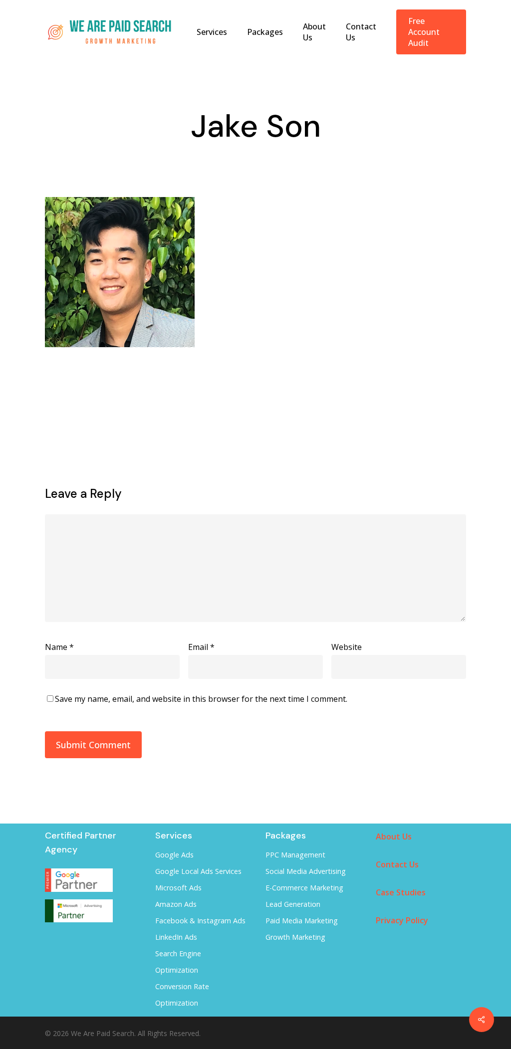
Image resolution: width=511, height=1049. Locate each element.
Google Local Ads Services (198, 871)
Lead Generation (292, 904)
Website (346, 646)
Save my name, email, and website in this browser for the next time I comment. (201, 698)
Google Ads (174, 854)
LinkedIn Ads (176, 937)
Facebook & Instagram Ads (200, 920)
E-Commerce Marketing (304, 887)
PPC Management (295, 854)
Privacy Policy (402, 920)
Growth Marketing (295, 937)
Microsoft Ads (178, 887)
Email (201, 646)
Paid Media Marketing (301, 920)
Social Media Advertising (305, 871)
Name (59, 646)
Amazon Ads (176, 904)
